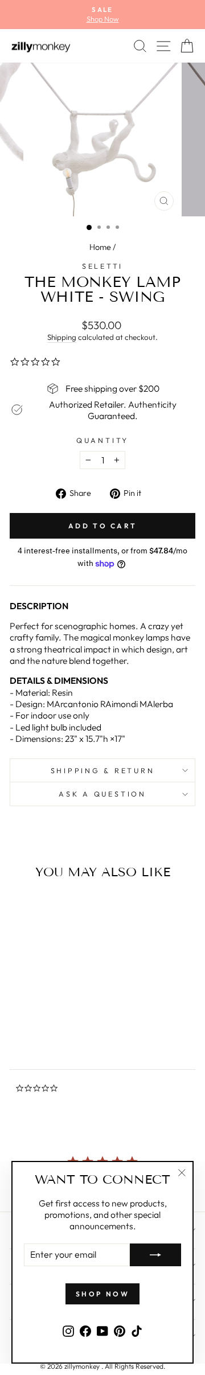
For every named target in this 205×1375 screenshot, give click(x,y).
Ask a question (102, 793)
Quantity (102, 440)
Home (100, 247)
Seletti (102, 265)
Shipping (61, 337)
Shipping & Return (103, 770)
